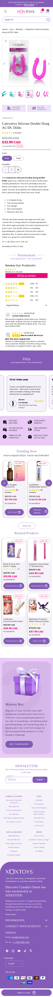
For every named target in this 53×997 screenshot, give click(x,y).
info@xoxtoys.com (20, 937)
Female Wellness (14, 840)
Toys (12, 29)
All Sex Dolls (39, 822)
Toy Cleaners (14, 814)
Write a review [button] (26, 275)
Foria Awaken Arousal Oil (11, 486)
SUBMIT (40, 779)
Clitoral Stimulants (13, 810)
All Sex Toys (39, 826)
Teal (18, 158)
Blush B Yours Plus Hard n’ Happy (11, 565)
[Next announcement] (48, 4)
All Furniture (39, 836)
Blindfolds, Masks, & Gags (39, 840)
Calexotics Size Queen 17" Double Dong (39, 565)
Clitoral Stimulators (39, 808)
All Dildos (39, 800)
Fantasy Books (14, 847)
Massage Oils (14, 807)
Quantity (6, 164)
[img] (17, 313)
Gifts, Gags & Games (14, 844)
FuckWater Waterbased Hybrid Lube (38, 486)
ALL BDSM (39, 851)
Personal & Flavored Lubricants (14, 801)
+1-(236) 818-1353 (21, 942)
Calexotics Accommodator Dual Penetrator (13, 620)
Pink (7, 158)
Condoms (14, 851)
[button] (5, 11)
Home (4, 29)
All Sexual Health (14, 855)
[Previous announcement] (5, 4)
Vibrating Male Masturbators (39, 813)
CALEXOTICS (7, 118)
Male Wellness (14, 836)
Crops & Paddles (39, 844)
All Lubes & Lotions (14, 822)
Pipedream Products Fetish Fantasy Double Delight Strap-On (39, 620)
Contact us (10, 932)
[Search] (48, 20)
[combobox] (26, 20)
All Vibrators (39, 804)
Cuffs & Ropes (39, 847)
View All (26, 525)
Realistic (19, 29)
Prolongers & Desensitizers (14, 818)
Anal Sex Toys (39, 818)
